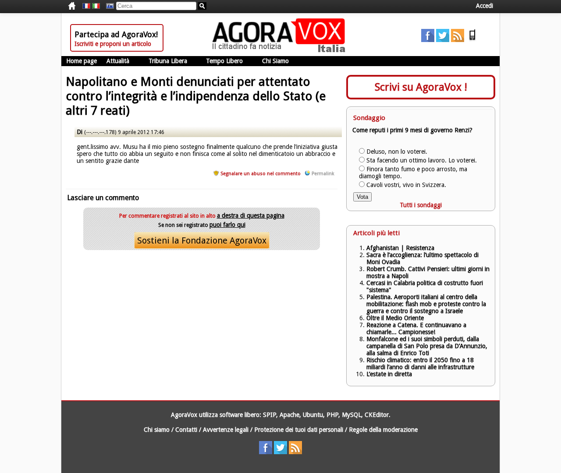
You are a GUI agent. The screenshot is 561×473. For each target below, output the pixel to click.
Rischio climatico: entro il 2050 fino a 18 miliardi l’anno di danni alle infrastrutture (421, 364)
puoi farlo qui (227, 224)
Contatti (186, 429)
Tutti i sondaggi (421, 204)
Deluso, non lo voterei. (396, 151)
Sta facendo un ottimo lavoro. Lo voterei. (421, 160)
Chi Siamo (275, 60)
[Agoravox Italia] (96, 6)
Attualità (118, 60)
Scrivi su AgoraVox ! (421, 87)
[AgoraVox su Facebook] (427, 39)
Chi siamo (157, 429)
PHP (332, 414)
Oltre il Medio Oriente (395, 317)
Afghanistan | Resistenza (400, 247)
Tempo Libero (224, 60)
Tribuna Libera (168, 60)
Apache (289, 414)
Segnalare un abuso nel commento (260, 173)
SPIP (269, 414)
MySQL (351, 414)
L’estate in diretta (389, 374)
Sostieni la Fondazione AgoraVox (201, 240)
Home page (81, 60)
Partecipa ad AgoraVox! (116, 34)
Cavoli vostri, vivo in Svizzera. (406, 184)
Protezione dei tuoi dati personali (298, 429)
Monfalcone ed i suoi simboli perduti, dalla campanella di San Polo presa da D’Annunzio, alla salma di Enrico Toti (426, 346)
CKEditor (377, 414)
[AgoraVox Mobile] (472, 39)
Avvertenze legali (226, 429)
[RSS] (457, 39)
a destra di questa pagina (250, 215)
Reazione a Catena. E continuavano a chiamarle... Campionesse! (416, 328)
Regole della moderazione (383, 429)
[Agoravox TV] (108, 6)
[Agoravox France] (86, 6)
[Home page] (281, 50)
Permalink (323, 173)
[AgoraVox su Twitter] (442, 39)
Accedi (484, 5)
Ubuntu (313, 414)
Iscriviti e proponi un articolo (113, 43)
